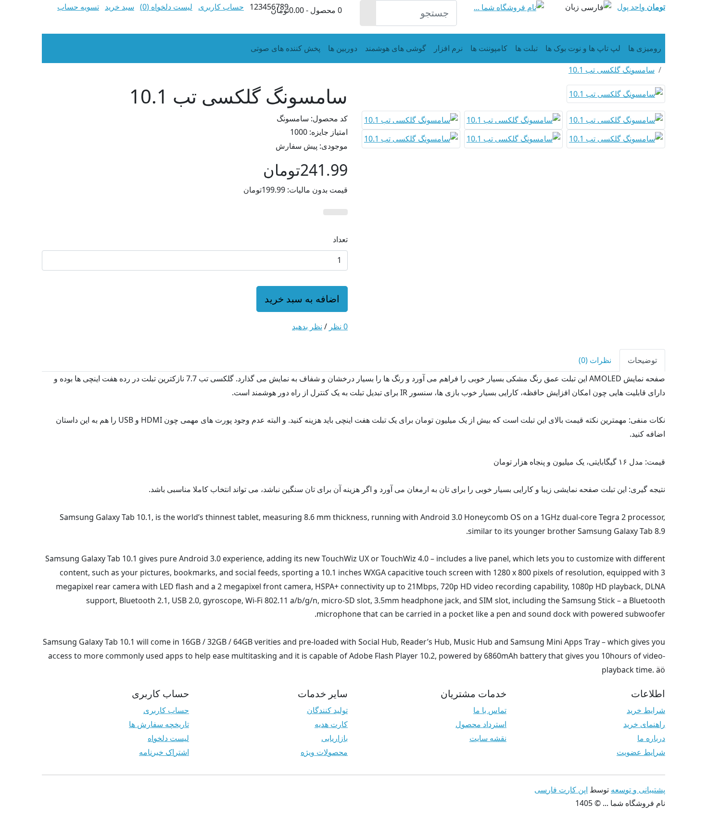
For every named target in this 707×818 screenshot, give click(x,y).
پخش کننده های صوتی (285, 48)
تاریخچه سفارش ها (159, 724)
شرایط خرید (646, 710)
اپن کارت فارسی (561, 789)
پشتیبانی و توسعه (638, 789)
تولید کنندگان (327, 710)
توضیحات (642, 360)
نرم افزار (448, 48)
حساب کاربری (166, 710)
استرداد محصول (480, 724)
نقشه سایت (487, 738)
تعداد (340, 239)
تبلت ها (526, 48)
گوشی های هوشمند (395, 48)
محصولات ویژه (324, 752)
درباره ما (651, 738)
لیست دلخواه (168, 738)
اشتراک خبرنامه (164, 752)
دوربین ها (342, 48)
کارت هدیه (331, 724)
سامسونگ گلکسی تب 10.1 (611, 70)
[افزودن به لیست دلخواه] (341, 212)
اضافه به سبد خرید (302, 298)
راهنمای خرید (644, 724)
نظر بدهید (307, 326)
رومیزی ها (644, 48)
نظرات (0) (595, 360)
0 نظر (338, 326)
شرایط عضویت (641, 752)
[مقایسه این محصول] (329, 212)
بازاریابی (334, 738)
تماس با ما (489, 710)
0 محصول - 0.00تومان (306, 10)
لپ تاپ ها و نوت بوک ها (582, 48)
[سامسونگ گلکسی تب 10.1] (616, 96)
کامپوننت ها (488, 48)
